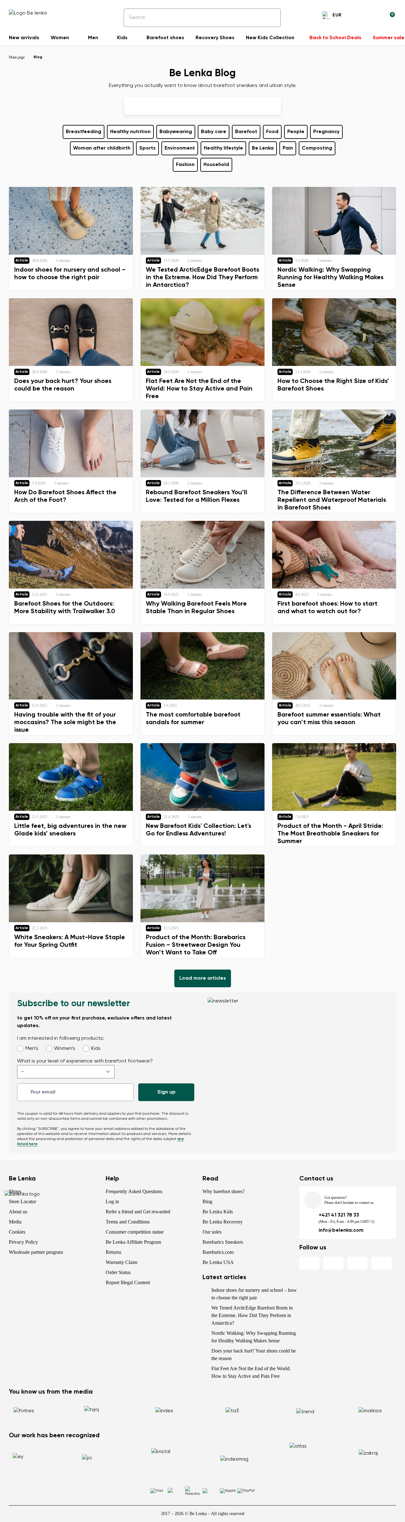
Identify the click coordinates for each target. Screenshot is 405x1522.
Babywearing (175, 131)
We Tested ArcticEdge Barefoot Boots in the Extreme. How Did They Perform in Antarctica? (252, 1315)
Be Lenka (263, 148)
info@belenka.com (341, 1230)
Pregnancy (326, 131)
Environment (180, 148)
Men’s (31, 1048)
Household (216, 164)
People (295, 131)
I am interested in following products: (60, 1038)
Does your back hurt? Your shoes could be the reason (253, 1354)
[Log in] (374, 16)
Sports (147, 148)
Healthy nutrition (130, 131)
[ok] (271, 18)
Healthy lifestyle (223, 148)
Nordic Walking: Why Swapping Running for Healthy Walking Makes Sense (253, 1336)
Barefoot (246, 131)
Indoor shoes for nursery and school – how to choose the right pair (254, 1293)
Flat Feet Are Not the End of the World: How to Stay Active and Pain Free (250, 1372)
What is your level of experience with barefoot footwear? (85, 1061)
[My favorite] (359, 16)
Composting (317, 148)
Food (272, 131)
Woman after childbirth (101, 148)
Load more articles (202, 978)
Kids (96, 1048)
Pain (288, 148)
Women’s (64, 1048)
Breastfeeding (83, 131)
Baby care (213, 131)
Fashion (185, 164)
